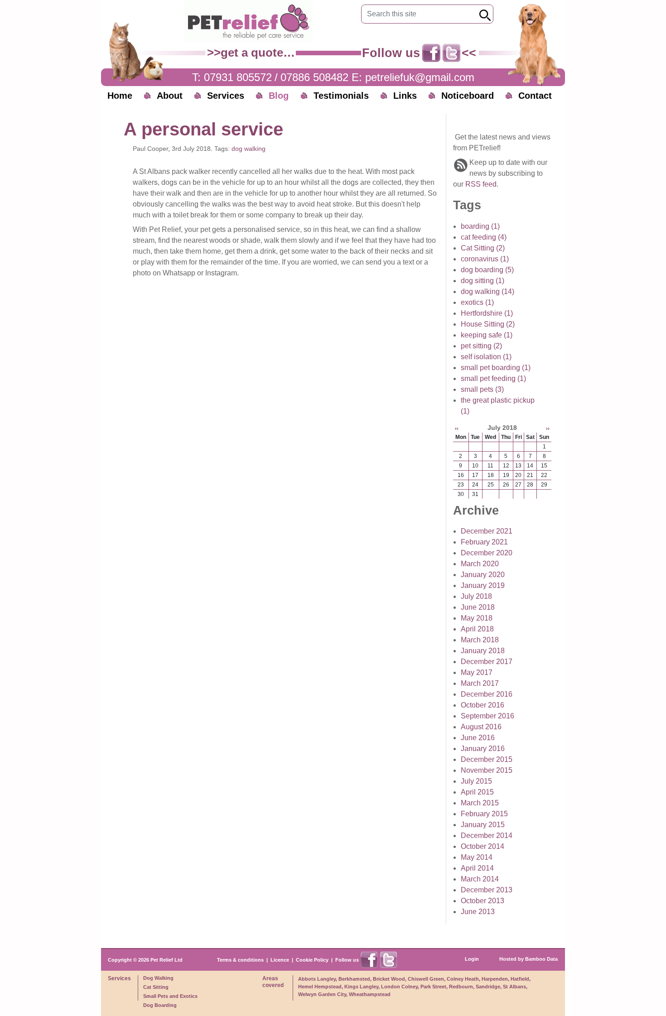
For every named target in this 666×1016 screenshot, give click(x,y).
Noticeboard (467, 96)
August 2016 (481, 727)
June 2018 (478, 607)
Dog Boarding (160, 1005)
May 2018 (476, 618)
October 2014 (482, 846)
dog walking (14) (487, 291)
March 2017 (480, 683)
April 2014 (477, 868)
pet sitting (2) (481, 346)
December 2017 (486, 661)
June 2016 (478, 738)
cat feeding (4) (484, 237)
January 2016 (483, 748)
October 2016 (482, 705)
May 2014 (476, 857)
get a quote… (258, 52)
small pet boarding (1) (496, 367)
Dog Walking (158, 978)
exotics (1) (477, 302)
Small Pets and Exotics (170, 996)
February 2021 (484, 542)
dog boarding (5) (487, 270)
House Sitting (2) (488, 324)
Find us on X (452, 53)
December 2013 (486, 890)
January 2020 (483, 574)
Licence (279, 960)
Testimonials (341, 96)
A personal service (203, 129)
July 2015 (476, 781)
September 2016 (487, 716)
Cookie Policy (312, 960)
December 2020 (486, 553)
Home (119, 96)
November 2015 (486, 770)
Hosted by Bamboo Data (528, 959)
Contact (535, 96)
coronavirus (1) (485, 259)
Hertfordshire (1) (487, 313)
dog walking (248, 148)
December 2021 (486, 531)
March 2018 (480, 640)
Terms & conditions (240, 960)
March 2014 (480, 879)
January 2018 (483, 651)
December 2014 (486, 835)
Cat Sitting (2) (483, 248)
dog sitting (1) (482, 280)
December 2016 (486, 694)
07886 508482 (314, 77)
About (170, 96)
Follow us (347, 960)
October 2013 (482, 901)
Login (472, 959)
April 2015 (477, 792)
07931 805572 (238, 77)
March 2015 (480, 803)
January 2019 (483, 585)
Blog (279, 96)
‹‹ (456, 428)
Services (225, 96)
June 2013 (478, 911)
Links (405, 96)
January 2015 (483, 824)
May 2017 (476, 672)
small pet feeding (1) (493, 378)
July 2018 (476, 596)
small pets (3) (482, 389)
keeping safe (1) (486, 335)
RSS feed (481, 184)
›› (548, 428)
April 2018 (477, 629)
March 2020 (480, 564)
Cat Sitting (156, 987)
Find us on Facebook (431, 53)
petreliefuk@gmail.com (419, 77)
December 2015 (486, 759)
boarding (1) (480, 226)
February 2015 (484, 814)
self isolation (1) (486, 357)
